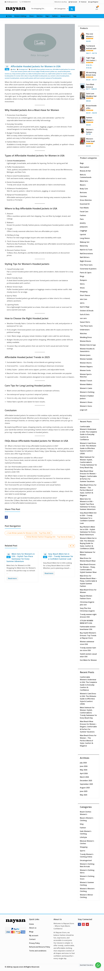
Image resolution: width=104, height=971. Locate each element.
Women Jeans (85, 355)
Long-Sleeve (85, 238)
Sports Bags (84, 307)
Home (10, 16)
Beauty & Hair (65, 16)
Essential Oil (84, 204)
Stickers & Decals (86, 310)
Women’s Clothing (20, 16)
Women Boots (85, 341)
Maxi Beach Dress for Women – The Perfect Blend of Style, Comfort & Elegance (88, 490)
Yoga (74, 16)
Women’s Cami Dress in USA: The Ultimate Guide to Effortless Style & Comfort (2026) (88, 448)
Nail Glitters (84, 257)
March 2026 (84, 777)
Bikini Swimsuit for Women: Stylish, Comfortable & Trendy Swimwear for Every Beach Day (88, 462)
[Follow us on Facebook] (79, 924)
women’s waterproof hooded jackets (51, 78)
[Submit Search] (72, 8)
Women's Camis (86, 388)
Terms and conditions (37, 951)
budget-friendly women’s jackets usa (46, 71)
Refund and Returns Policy (39, 947)
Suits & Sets (84, 314)
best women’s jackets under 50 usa (25, 71)
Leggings (83, 230)
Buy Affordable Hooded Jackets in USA (36, 208)
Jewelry (83, 223)
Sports (82, 851)
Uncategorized (23, 69)
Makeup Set (84, 242)
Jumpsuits (84, 227)
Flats (82, 219)
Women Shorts (86, 363)
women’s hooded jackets (12, 78)
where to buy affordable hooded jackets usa (37, 76)
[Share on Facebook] (6, 517)
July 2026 (83, 763)
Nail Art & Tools (86, 250)
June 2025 (83, 791)
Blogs (31, 932)
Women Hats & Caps (88, 345)
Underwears (85, 330)
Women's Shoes (86, 402)
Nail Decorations (86, 253)
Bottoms (83, 192)
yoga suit (83, 410)
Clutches (83, 196)
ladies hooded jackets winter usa (37, 74)
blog (81, 824)
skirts (82, 303)
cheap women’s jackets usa (20, 74)
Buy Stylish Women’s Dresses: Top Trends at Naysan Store (88, 635)
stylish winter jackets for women (57, 74)
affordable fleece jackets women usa (41, 69)
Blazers (83, 185)
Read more (12, 578)
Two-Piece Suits (86, 326)
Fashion (54, 16)
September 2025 (86, 784)
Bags (47, 16)
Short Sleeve (85, 295)
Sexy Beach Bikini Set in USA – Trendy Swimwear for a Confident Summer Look (60, 556)
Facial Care (84, 211)
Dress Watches (86, 200)
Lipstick (83, 234)
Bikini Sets (84, 181)
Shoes (31, 16)
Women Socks (85, 370)
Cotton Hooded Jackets (16, 161)
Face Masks (84, 208)
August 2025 (85, 788)
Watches (39, 16)
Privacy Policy (34, 943)
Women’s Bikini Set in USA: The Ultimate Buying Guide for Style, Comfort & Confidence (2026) (88, 543)
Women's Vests (86, 406)
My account (33, 935)
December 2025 (86, 780)
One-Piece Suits (86, 265)
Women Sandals (86, 359)
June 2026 (83, 766)
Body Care (84, 189)
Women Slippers (86, 366)
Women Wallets (86, 384)
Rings (82, 276)
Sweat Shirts (85, 322)
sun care (83, 318)
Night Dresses (85, 261)
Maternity (84, 246)
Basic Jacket (84, 167)
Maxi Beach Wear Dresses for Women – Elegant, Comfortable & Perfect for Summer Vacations (88, 476)
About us (32, 928)
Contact (32, 939)
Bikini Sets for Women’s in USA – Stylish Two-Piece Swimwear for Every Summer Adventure (20, 557)
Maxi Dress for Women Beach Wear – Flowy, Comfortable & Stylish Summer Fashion (88, 581)
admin (14, 69)
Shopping (83, 291)
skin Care (83, 299)
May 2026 (83, 770)
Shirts (82, 284)
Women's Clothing (87, 392)
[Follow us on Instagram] (83, 924)
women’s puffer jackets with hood (30, 78)
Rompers (83, 280)
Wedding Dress (86, 337)
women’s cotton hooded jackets (59, 76)
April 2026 (84, 773)
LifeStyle (83, 837)
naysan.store (18, 967)
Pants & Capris (85, 272)
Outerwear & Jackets (88, 269)
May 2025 (83, 795)
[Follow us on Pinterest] (87, 924)
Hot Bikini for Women (88, 660)
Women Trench (86, 381)
